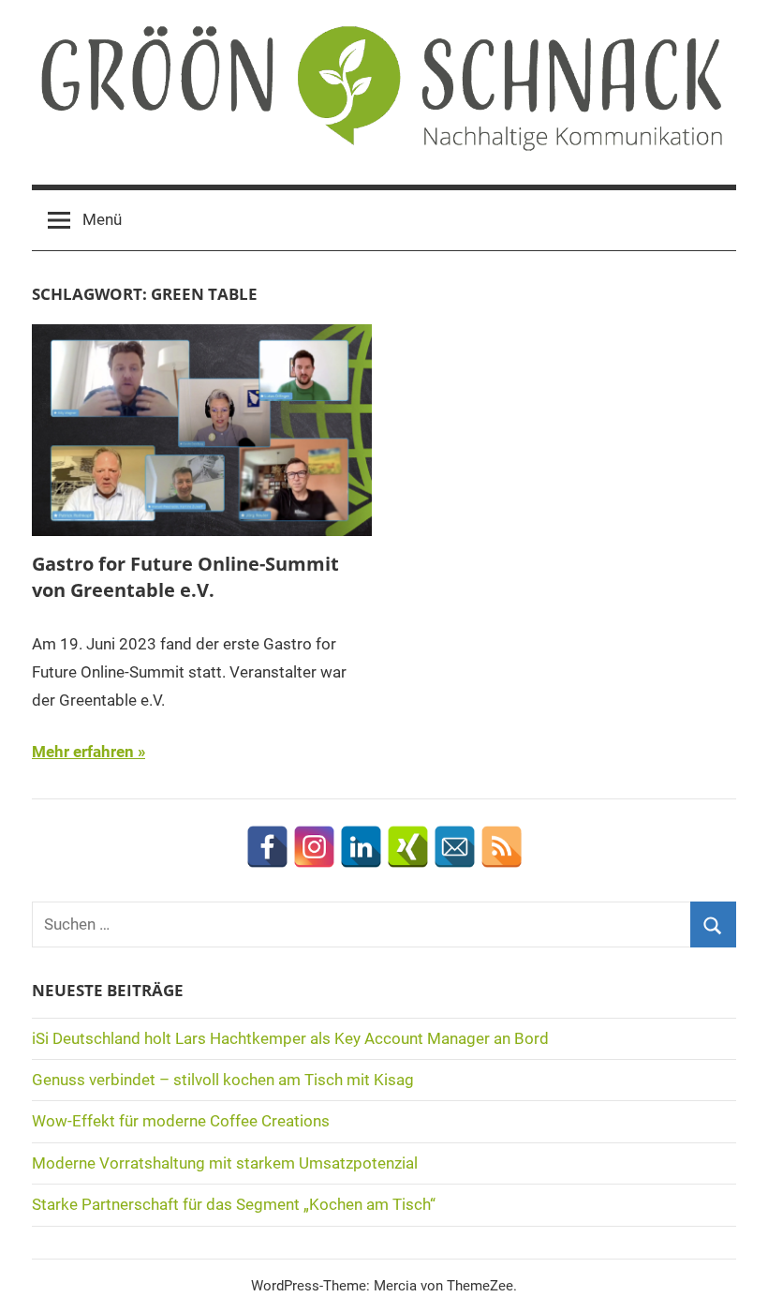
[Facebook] (267, 847)
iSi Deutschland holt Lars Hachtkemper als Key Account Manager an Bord (290, 1038)
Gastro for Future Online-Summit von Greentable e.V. (185, 577)
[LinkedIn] (361, 847)
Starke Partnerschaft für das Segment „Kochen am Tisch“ (234, 1204)
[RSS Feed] (501, 847)
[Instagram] (314, 847)
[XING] (408, 847)
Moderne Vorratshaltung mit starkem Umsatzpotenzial (225, 1163)
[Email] (455, 847)
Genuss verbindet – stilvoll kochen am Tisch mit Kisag (223, 1079)
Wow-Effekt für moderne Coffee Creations (181, 1120)
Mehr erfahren (83, 751)
